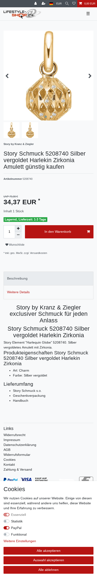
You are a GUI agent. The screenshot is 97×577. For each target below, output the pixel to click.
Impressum (12, 440)
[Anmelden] (36, 3)
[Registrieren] (44, 3)
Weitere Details (18, 292)
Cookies (10, 459)
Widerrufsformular (17, 455)
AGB (7, 450)
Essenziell (18, 515)
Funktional (19, 534)
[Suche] (67, 3)
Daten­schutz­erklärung (20, 445)
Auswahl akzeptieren (48, 560)
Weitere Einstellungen (20, 541)
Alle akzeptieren (49, 551)
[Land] (51, 3)
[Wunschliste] (74, 3)
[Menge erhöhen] (18, 228)
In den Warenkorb (57, 231)
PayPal (16, 528)
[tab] (48, 278)
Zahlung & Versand (18, 469)
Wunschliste (16, 244)
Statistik (17, 521)
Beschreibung (17, 278)
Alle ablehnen (48, 570)
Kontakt (9, 464)
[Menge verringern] (18, 235)
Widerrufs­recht (14, 435)
